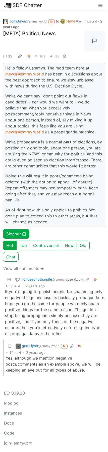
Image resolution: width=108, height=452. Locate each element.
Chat (10, 256)
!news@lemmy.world (24, 73)
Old (83, 245)
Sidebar (13, 233)
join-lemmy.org (18, 443)
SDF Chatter (27, 5)
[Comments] (94, 40)
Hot (9, 245)
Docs (9, 423)
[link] (20, 56)
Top (23, 245)
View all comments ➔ (23, 268)
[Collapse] (9, 279)
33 (10, 56)
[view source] (65, 56)
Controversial (46, 245)
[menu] (100, 5)
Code (9, 433)
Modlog (11, 403)
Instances (13, 413)
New (69, 245)
